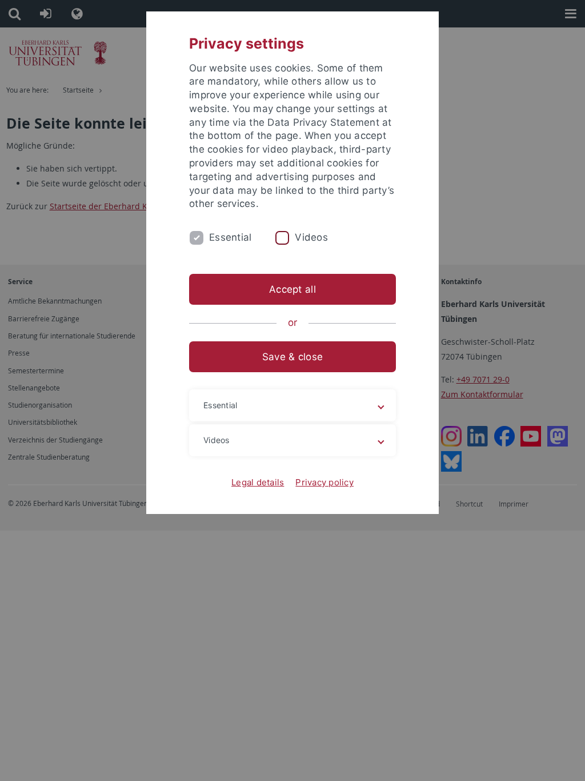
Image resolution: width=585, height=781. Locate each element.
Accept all (292, 289)
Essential (230, 237)
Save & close (292, 356)
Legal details (257, 482)
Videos (311, 237)
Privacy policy (324, 482)
